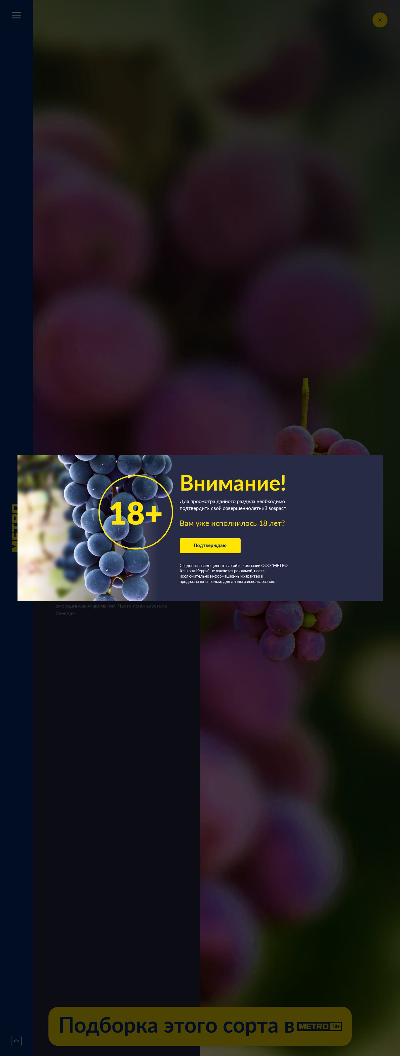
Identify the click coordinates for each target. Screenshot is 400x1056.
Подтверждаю (210, 545)
